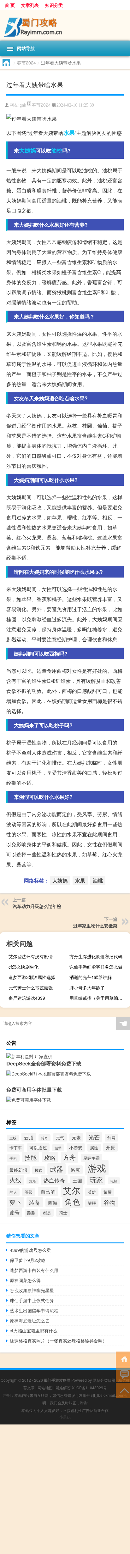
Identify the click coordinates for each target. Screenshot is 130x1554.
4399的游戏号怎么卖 (30, 1250)
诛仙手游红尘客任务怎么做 (95, 967)
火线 (15, 1180)
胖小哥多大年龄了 (87, 987)
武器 (56, 1169)
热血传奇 (54, 1180)
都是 (47, 1213)
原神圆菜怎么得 (25, 1280)
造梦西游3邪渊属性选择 (32, 977)
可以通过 (38, 1147)
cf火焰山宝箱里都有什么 (33, 1330)
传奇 (44, 1137)
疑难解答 (63, 1387)
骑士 (63, 1212)
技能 (31, 1157)
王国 (77, 1180)
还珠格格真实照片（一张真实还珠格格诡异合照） (58, 1340)
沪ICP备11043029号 (89, 1387)
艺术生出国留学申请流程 (34, 1310)
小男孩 (65, 1416)
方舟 (69, 1157)
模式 (38, 1170)
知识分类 (54, 5)
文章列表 (30, 5)
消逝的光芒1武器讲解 (90, 977)
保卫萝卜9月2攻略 (28, 1260)
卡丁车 (15, 1148)
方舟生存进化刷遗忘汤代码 (95, 956)
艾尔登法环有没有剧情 (31, 956)
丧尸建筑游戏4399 (27, 998)
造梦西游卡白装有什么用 (34, 1270)
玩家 (96, 1179)
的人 (13, 1192)
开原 (110, 1147)
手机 (13, 1158)
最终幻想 (18, 1169)
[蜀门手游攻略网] (65, 25)
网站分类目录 (104, 1380)
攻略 (50, 1157)
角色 (72, 1201)
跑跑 (31, 1213)
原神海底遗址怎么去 (30, 1320)
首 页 (10, 5)
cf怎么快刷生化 (23, 967)
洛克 (75, 1169)
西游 (52, 1202)
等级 (29, 1192)
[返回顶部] (123, 1390)
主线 (12, 1138)
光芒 (94, 1137)
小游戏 (75, 1147)
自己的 (48, 1191)
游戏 (97, 1167)
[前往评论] (123, 1374)
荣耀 (107, 1192)
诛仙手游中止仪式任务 (32, 1300)
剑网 (111, 1138)
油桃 (56, 150)
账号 (14, 1212)
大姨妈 (27, 150)
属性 (94, 1148)
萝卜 (15, 1202)
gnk (23, 105)
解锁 (92, 1203)
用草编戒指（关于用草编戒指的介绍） (98, 998)
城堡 (58, 1147)
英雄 (92, 1192)
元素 (76, 1137)
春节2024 (26, 62)
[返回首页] (123, 1359)
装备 (34, 1202)
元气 (60, 1137)
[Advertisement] (65, 1489)
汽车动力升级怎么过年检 (37, 906)
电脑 (113, 1180)
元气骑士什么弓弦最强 (31, 987)
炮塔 (32, 1180)
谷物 (109, 1202)
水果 (69, 133)
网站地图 (45, 1387)
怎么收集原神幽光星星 (32, 1290)
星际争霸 (91, 1158)
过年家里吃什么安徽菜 (95, 925)
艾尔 (71, 1190)
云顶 (28, 1137)
